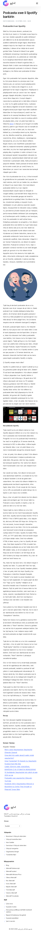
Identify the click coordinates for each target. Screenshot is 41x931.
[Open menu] (35, 3)
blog (29, 21)
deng (11, 124)
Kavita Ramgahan (8, 21)
